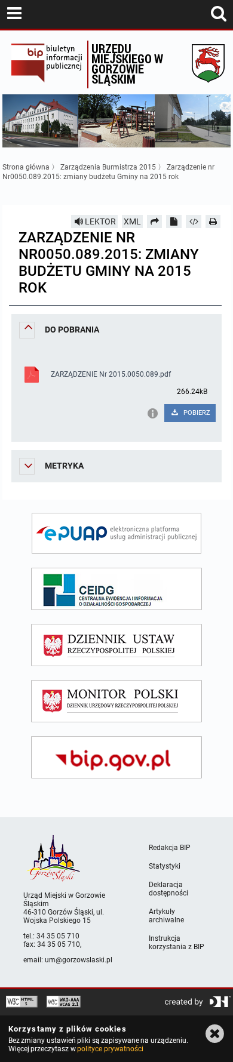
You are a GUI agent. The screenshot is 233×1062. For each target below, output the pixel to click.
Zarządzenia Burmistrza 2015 (108, 167)
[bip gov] (116, 757)
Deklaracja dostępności (168, 889)
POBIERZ (196, 413)
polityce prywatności (110, 1049)
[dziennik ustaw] (116, 645)
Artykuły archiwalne (166, 915)
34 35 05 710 (57, 936)
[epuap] (116, 533)
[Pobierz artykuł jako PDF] (174, 221)
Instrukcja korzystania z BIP (176, 942)
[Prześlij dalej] (155, 221)
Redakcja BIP (170, 848)
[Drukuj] (213, 221)
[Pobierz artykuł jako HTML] (193, 221)
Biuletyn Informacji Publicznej (46, 64)
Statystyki (164, 866)
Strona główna (26, 167)
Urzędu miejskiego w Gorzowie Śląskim (127, 64)
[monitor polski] (116, 701)
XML (132, 221)
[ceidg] (116, 589)
